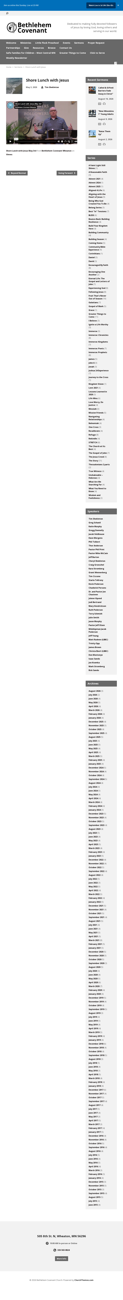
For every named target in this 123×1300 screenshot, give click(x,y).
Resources (38, 48)
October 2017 (95, 1097)
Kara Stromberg (96, 568)
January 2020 (95, 994)
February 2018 (95, 1082)
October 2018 (95, 1051)
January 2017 (95, 1132)
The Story (93, 460)
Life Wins (93, 398)
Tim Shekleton (52, 87)
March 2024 (94, 802)
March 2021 (94, 940)
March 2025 (94, 756)
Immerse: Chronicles (98, 335)
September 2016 (96, 1147)
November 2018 (96, 1047)
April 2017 (93, 1120)
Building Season (96, 239)
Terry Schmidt (95, 613)
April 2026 (93, 706)
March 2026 (94, 710)
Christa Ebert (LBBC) (98, 651)
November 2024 (96, 771)
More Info (61, 1258)
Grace (91, 310)
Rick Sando (94, 670)
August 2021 (94, 921)
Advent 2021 (94, 178)
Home (8, 67)
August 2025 (94, 737)
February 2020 (95, 990)
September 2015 (96, 1193)
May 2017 (93, 1116)
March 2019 (94, 1032)
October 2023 (95, 821)
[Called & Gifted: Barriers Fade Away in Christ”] (92, 92)
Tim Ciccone (94, 576)
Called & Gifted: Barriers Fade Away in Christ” (106, 90)
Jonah (91, 366)
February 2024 (95, 806)
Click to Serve (97, 53)
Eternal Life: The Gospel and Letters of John (99, 281)
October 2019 (95, 1005)
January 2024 (95, 810)
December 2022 (96, 859)
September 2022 (96, 871)
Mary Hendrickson (97, 606)
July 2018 (93, 1063)
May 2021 (93, 932)
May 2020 (93, 978)
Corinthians (94, 253)
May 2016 (93, 1162)
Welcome (11, 43)
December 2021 (96, 905)
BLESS (91, 215)
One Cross (93, 427)
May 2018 (93, 1070)
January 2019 (95, 1040)
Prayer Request (96, 43)
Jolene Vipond (95, 598)
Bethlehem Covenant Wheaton (56, 150)
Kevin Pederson (96, 584)
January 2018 (95, 1086)
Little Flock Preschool (47, 43)
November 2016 (96, 1139)
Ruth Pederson (96, 610)
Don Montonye (96, 655)
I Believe (93, 320)
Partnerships (13, 48)
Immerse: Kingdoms (98, 341)
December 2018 (96, 1043)
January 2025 (95, 764)
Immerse (93, 331)
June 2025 (93, 744)
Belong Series (95, 207)
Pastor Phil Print (96, 549)
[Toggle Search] (7, 13)
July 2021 (93, 925)
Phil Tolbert (94, 541)
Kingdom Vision (96, 384)
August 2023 (94, 829)
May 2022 (93, 886)
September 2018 (96, 1055)
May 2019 (93, 1024)
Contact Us (66, 48)
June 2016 (93, 1159)
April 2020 (93, 982)
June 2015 (93, 1205)
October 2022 (95, 867)
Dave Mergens (95, 538)
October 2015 (95, 1189)
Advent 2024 (94, 182)
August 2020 (94, 967)
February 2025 (95, 760)
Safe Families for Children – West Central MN (30, 53)
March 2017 (94, 1124)
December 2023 (96, 813)
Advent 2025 (94, 186)
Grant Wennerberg (98, 572)
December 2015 (96, 1182)
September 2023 (96, 825)
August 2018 (94, 1059)
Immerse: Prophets (98, 352)
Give (26, 48)
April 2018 (93, 1074)
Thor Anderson (96, 545)
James (92, 359)
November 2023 (96, 817)
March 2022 (94, 894)
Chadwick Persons (97, 587)
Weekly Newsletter (16, 58)
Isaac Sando (94, 658)
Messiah (93, 409)
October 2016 (95, 1143)
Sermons (79, 43)
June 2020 (93, 974)
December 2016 (96, 1136)
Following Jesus (96, 292)
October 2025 (95, 729)
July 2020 (93, 971)
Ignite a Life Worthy (98, 324)
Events (66, 43)
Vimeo (9, 154)
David (91, 261)
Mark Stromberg (97, 666)
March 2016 (94, 1170)
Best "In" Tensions (97, 211)
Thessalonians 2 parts (99, 464)
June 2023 (93, 836)
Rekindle (93, 438)
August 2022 (94, 875)
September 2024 (96, 779)
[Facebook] (115, 63)
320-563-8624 (63, 1250)
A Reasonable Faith (98, 172)
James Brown (95, 647)
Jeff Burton (94, 557)
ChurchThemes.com (83, 1280)
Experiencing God (97, 288)
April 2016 (93, 1166)
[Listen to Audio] (104, 103)
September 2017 (96, 1101)
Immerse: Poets (96, 348)
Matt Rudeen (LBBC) (98, 639)
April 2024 (93, 798)
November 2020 (96, 955)
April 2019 (93, 1028)
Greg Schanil (95, 522)
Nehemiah (94, 423)
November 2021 (96, 909)
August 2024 (94, 783)
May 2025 (93, 748)
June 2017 (93, 1112)
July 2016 (93, 1155)
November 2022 (96, 863)
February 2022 (95, 898)
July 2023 (93, 833)
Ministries (25, 43)
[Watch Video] (99, 103)
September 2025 (96, 733)
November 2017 (96, 1093)
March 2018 (94, 1078)
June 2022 (93, 882)
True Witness (95, 471)
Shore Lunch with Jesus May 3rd (21, 150)
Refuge (92, 434)
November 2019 (96, 1001)
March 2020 (94, 986)
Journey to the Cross (98, 377)
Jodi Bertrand (95, 602)
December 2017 (96, 1089)
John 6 (91, 363)
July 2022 (93, 879)
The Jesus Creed (96, 457)
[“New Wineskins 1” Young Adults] (92, 115)
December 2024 (96, 767)
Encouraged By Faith (98, 265)
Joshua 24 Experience (99, 370)
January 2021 (95, 948)
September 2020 (96, 963)
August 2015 (94, 1197)
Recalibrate (94, 431)
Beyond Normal (18, 173)
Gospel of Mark (96, 306)
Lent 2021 (93, 387)
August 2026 (94, 691)
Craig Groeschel (96, 564)
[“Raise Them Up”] (92, 135)
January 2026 (95, 718)
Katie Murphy (95, 526)
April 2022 (93, 890)
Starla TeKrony (96, 580)
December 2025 (96, 721)
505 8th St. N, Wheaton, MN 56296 (61, 1236)
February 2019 (95, 1036)
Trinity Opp (94, 643)
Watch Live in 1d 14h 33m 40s (101, 5)
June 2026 (93, 698)
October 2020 (95, 959)
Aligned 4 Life (95, 190)
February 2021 (95, 944)
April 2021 (93, 936)
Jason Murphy (95, 621)
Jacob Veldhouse (96, 534)
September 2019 (96, 1009)
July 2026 (93, 695)
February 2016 (95, 1174)
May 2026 (93, 702)
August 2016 (94, 1151)
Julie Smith (94, 617)
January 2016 (95, 1178)
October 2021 (95, 913)
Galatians (93, 302)
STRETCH (93, 442)
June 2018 (93, 1066)
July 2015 (93, 1201)
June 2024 (93, 790)
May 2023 (93, 840)
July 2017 (93, 1109)
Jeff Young (93, 635)
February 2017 (95, 1128)
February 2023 (95, 852)
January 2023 (95, 856)
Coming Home (95, 243)
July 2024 (93, 787)
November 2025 (96, 725)
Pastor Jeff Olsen (97, 625)
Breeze (51, 48)
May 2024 (93, 794)
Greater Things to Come (72, 53)
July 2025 (93, 741)
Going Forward (65, 173)
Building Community (98, 232)
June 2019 (93, 1020)
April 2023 (93, 844)
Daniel (92, 257)
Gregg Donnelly (96, 530)
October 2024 (95, 775)
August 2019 (94, 1013)
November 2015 (96, 1185)
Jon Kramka (94, 662)
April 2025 (93, 752)
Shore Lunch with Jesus (35, 67)
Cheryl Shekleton (97, 561)
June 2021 (93, 928)
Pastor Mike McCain (98, 553)
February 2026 (95, 714)
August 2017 (94, 1105)
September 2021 (96, 917)
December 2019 (96, 997)
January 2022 (95, 902)
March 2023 (94, 848)
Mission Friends (96, 412)
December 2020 (96, 951)
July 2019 (93, 1017)
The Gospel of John (98, 453)
